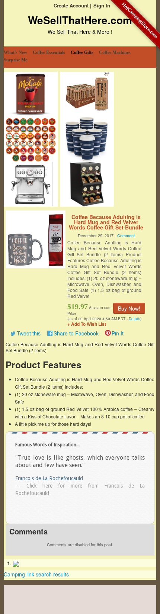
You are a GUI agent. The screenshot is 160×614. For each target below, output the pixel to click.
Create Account (71, 5)
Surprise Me (15, 59)
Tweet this (29, 333)
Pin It (118, 333)
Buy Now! (129, 308)
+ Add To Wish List (86, 324)
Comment (126, 235)
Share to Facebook (76, 333)
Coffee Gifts (82, 52)
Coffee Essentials (49, 52)
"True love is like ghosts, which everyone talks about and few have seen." (80, 461)
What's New (15, 52)
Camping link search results (36, 574)
